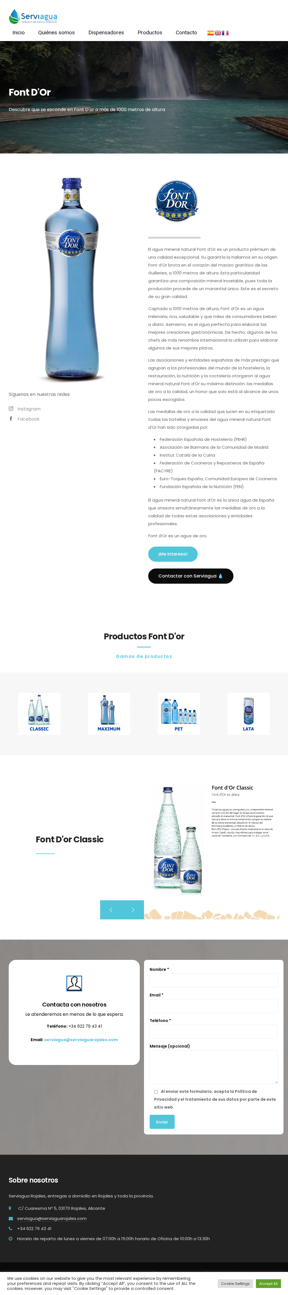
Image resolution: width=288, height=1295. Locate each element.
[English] (218, 32)
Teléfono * (160, 1020)
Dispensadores (106, 32)
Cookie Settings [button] (235, 1283)
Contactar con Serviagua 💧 (190, 576)
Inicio (18, 32)
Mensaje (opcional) (170, 1046)
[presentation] (111, 909)
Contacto (186, 32)
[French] (225, 32)
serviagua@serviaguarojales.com (81, 1040)
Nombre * (159, 969)
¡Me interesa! (173, 554)
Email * (156, 995)
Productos (150, 32)
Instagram (28, 409)
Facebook (28, 419)
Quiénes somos (56, 32)
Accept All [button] (268, 1283)
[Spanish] (211, 32)
